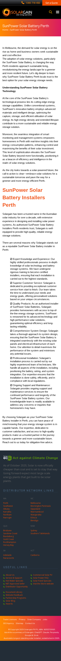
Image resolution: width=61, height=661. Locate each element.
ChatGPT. (38, 632)
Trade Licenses (10, 619)
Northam (7, 514)
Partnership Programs (16, 598)
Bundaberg (8, 536)
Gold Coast (8, 539)
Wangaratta (36, 514)
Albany (6, 508)
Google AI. (29, 635)
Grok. (36, 635)
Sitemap (19, 623)
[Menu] (57, 12)
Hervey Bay (8, 545)
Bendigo (34, 520)
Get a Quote (52, 3)
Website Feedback (14, 595)
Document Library (14, 592)
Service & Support (14, 577)
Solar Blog (10, 600)
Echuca (34, 517)
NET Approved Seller (15, 583)
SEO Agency (8, 623)
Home (5, 29)
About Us (10, 575)
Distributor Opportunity (17, 586)
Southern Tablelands (40, 533)
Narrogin (7, 517)
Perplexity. (54, 632)
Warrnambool (37, 511)
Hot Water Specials (14, 580)
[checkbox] (34, 266)
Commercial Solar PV (42, 575)
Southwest (8, 506)
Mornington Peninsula (41, 506)
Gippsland (35, 508)
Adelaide (7, 555)
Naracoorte (8, 558)
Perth (5, 503)
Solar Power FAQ (40, 577)
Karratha (7, 511)
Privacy (22, 619)
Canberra (35, 555)
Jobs (45, 619)
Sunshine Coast (10, 533)
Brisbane (7, 530)
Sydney (34, 530)
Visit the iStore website (43, 583)
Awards (9, 603)
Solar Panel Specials (42, 580)
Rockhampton (9, 542)
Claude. (46, 632)
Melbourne (36, 503)
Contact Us (30, 623)
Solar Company (34, 619)
